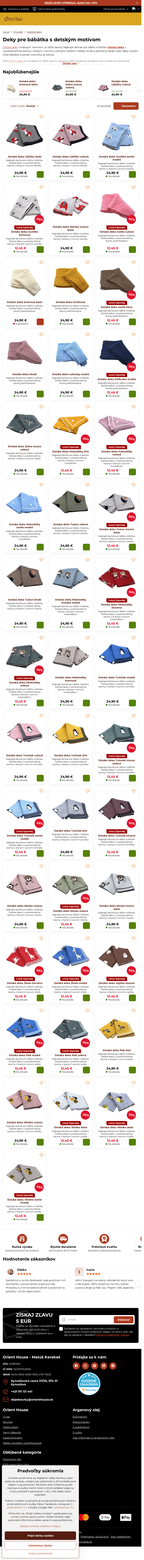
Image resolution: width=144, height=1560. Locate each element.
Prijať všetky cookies (40, 1535)
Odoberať (123, 1319)
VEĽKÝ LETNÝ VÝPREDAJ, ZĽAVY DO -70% (70, 2)
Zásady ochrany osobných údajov (40, 1526)
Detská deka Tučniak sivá (70, 830)
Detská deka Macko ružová (24, 905)
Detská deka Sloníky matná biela (71, 228)
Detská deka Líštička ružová (121, 83)
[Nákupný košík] (129, 18)
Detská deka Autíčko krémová (24, 233)
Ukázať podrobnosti (40, 1553)
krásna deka (16, 61)
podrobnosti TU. (17, 1507)
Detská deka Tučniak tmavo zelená (117, 762)
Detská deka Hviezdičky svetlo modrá (24, 526)
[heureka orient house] (89, 1394)
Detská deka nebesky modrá (70, 374)
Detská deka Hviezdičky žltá (70, 451)
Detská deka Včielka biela (70, 1127)
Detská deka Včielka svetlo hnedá (24, 1201)
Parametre (128, 106)
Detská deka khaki (24, 374)
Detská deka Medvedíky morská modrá (70, 601)
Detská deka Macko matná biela (116, 907)
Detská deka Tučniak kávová (116, 835)
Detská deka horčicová (70, 302)
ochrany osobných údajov (112, 1335)
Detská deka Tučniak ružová (24, 755)
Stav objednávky (121, 1536)
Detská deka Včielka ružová (24, 1122)
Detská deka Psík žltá (117, 1050)
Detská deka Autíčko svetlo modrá (116, 158)
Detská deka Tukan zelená (70, 524)
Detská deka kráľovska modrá (117, 379)
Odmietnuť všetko (40, 1545)
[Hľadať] (120, 18)
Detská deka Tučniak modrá (117, 677)
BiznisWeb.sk (84, 1541)
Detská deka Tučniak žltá (70, 755)
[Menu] (137, 18)
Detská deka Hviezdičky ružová (116, 453)
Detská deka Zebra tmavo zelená (74, 84)
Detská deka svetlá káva (116, 307)
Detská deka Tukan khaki (24, 599)
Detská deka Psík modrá (24, 1055)
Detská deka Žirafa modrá (70, 983)
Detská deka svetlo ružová (117, 231)
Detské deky (10, 47)
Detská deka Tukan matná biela (116, 531)
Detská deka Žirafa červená (24, 983)
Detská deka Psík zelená (70, 1055)
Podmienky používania (95, 1536)
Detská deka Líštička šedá (24, 156)
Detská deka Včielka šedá (116, 1127)
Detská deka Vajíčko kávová (117, 983)
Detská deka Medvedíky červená (116, 606)
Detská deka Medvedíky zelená (24, 684)
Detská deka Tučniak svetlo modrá (24, 837)
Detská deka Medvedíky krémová (70, 679)
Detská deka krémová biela (28, 83)
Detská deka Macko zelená (70, 911)
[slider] (24, 1274)
